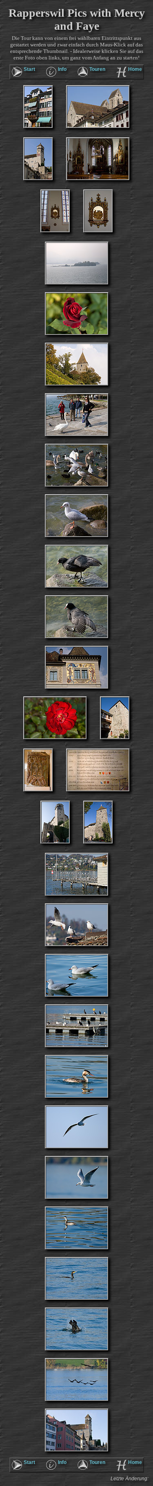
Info (62, 69)
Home (135, 69)
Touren (97, 69)
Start (29, 69)
